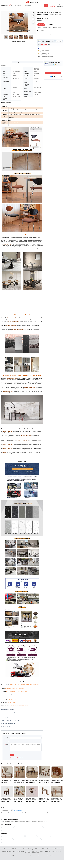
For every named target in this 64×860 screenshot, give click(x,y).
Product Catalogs (18, 810)
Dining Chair (49, 812)
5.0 (50, 64)
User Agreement (39, 855)
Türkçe (26, 852)
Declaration (45, 855)
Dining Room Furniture (13, 9)
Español (14, 851)
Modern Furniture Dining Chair (20, 839)
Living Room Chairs (19, 826)
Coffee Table (3, 815)
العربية (46, 851)
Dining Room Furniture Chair (47, 839)
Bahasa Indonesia (36, 852)
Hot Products (5, 848)
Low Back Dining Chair (37, 826)
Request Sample (57, 27)
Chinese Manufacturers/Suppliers (21, 848)
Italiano (33, 851)
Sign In (39, 56)
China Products (11, 848)
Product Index (57, 848)
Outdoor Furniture (20, 815)
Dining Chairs (20, 9)
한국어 (49, 851)
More (2, 844)
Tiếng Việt (30, 852)
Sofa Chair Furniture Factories (44, 836)
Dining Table (34, 812)
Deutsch (37, 851)
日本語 (53, 851)
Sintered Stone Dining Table (22, 812)
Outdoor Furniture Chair (31, 836)
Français (22, 851)
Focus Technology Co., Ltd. (23, 855)
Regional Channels (50, 848)
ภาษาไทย (59, 851)
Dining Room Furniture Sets (7, 826)
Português (18, 851)
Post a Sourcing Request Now (16, 757)
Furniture (6, 9)
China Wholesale (31, 848)
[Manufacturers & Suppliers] (32, 2)
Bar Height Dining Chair (48, 826)
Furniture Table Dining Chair (7, 842)
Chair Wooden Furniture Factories (17, 836)
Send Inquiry (41, 24)
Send (12, 754)
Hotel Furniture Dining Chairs (34, 839)
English (10, 851)
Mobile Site (30, 849)
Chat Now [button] (51, 24)
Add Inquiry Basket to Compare (19, 41)
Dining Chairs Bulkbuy (20, 842)
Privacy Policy (50, 855)
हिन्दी (56, 851)
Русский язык (28, 851)
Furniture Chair (5, 836)
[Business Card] (61, 67)
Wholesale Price (37, 848)
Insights (34, 849)
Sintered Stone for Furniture (6, 812)
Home (2, 9)
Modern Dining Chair (27, 9)
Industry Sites (44, 848)
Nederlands (42, 851)
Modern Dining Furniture (7, 839)
